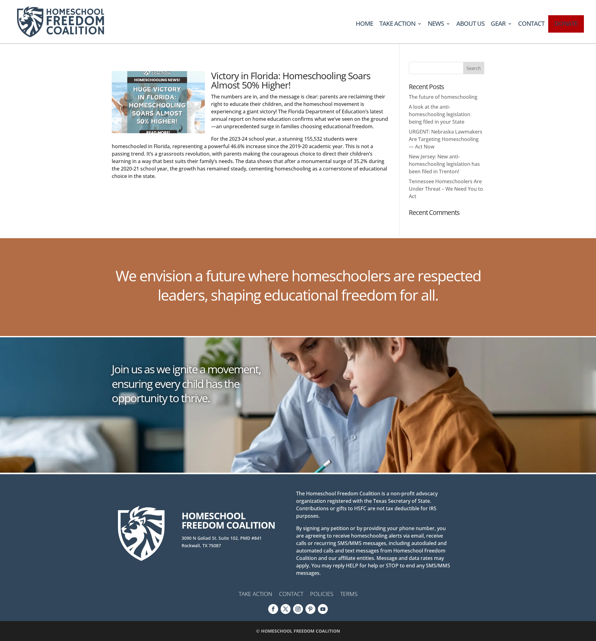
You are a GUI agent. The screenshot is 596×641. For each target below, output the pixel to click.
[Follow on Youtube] (323, 609)
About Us (470, 24)
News (436, 24)
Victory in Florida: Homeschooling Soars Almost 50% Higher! (290, 80)
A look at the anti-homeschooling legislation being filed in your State (439, 114)
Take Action (397, 24)
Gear (498, 24)
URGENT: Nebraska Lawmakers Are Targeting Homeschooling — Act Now (445, 139)
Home (364, 24)
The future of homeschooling (443, 96)
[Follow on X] (286, 609)
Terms (349, 595)
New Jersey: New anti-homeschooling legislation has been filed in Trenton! (444, 164)
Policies (321, 595)
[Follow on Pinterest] (310, 609)
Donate (566, 23)
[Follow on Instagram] (298, 609)
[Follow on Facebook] (273, 609)
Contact (531, 24)
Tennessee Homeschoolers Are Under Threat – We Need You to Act (446, 189)
